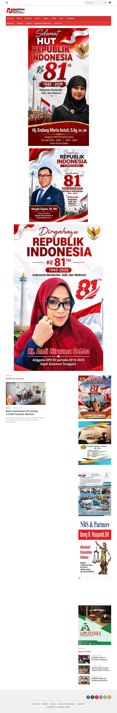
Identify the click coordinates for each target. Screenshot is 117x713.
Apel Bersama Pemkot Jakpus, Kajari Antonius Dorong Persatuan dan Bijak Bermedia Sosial (100, 669)
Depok (46, 18)
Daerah (37, 18)
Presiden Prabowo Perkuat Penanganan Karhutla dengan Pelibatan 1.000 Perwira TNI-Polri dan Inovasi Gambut (100, 659)
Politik (54, 18)
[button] (105, 2)
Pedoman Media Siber (42, 23)
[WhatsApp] (105, 697)
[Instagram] (101, 697)
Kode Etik (57, 23)
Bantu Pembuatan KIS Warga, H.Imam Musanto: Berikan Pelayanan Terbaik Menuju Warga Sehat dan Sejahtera (24, 415)
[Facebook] (88, 697)
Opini (61, 18)
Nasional (28, 18)
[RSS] (109, 697)
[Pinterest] (96, 697)
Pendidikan (70, 18)
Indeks (28, 23)
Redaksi (20, 23)
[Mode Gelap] (110, 3)
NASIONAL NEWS (63, 707)
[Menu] (7, 3)
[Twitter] (92, 697)
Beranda (10, 18)
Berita (19, 18)
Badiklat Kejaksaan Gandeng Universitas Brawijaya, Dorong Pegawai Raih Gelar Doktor (99, 679)
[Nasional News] (15, 10)
